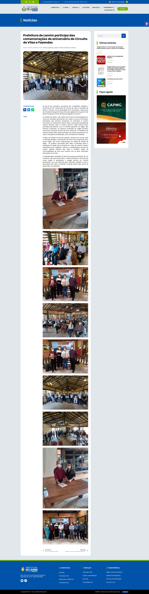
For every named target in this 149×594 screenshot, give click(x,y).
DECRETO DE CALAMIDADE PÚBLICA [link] (115, 57)
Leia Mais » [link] (99, 53)
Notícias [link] (67, 48)
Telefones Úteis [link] (64, 576)
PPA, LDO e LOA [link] (110, 582)
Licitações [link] (86, 7)
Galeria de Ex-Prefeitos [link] (66, 579)
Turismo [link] (73, 48)
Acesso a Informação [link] (90, 575)
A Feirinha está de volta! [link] (114, 79)
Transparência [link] (108, 7)
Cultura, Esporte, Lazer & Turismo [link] (53, 48)
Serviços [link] (75, 7)
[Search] (123, 36)
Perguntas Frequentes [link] (113, 575)
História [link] (61, 572)
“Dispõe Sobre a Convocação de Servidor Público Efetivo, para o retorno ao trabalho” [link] (111, 47)
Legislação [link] (95, 7)
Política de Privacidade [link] (113, 579)
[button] (127, 2)
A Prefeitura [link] (55, 7)
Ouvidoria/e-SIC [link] (109, 10)
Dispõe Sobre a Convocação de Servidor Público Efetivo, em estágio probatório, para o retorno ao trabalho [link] (116, 69)
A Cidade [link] (65, 7)
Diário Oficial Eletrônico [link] (114, 572)
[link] (147, 24)
